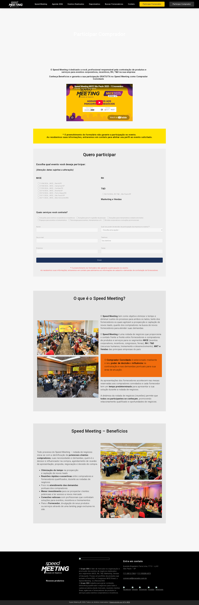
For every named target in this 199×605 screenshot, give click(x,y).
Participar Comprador (182, 4)
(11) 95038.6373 (144, 573)
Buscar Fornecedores (114, 4)
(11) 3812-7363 (129, 573)
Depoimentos (94, 4)
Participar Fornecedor (152, 4)
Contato (131, 4)
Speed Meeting (41, 4)
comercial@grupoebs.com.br (135, 578)
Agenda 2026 (57, 4)
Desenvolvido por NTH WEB (120, 602)
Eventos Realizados (76, 4)
